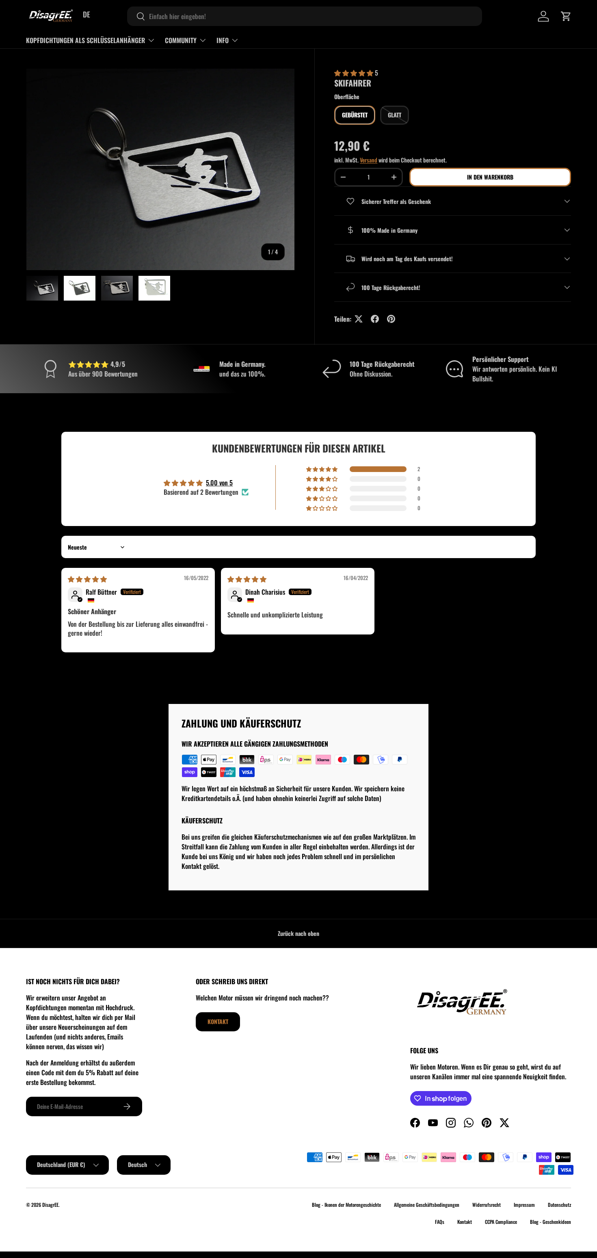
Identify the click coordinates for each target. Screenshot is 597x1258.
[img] (87, 579)
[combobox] (304, 16)
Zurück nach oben (298, 933)
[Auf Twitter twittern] (358, 319)
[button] (566, 16)
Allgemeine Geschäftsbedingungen (426, 1204)
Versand (368, 160)
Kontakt (218, 1021)
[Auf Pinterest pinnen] (391, 319)
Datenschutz (559, 1204)
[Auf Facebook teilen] (375, 319)
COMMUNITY (181, 40)
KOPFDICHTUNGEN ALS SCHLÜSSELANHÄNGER (85, 40)
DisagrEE (50, 1204)
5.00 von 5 (219, 482)
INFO (222, 40)
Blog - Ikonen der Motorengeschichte (346, 1204)
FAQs (439, 1221)
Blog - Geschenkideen (550, 1221)
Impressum (524, 1204)
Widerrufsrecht (486, 1204)
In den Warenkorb (490, 177)
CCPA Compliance (501, 1221)
